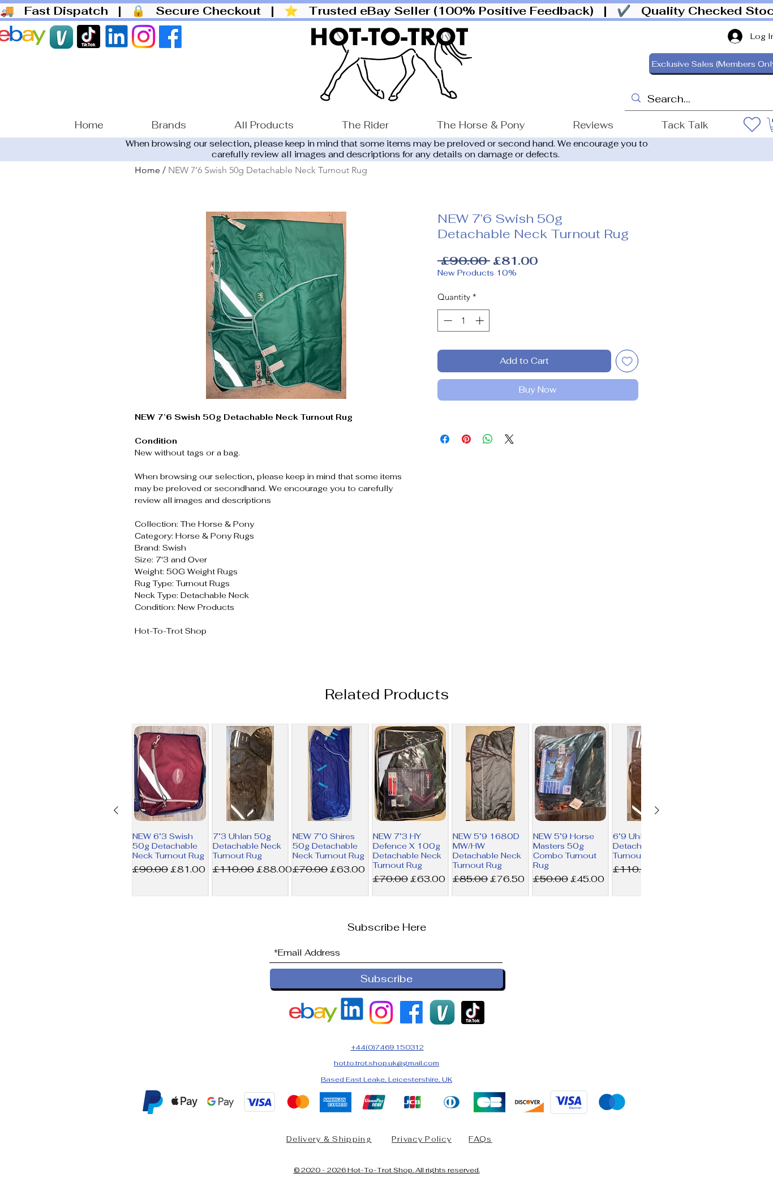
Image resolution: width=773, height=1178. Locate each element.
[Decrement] (446, 320)
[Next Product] (657, 810)
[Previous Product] (116, 810)
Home (147, 170)
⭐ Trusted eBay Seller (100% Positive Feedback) (442, 10)
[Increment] (480, 320)
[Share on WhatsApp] (488, 439)
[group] (386, 810)
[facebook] (143, 36)
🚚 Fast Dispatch (57, 10)
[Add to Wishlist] (627, 361)
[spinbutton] (463, 320)
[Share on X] (509, 439)
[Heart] (752, 124)
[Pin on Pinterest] (466, 439)
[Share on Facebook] (445, 439)
